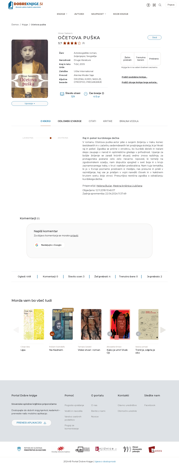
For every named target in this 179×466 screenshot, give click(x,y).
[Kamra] (155, 449)
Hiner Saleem (65, 33)
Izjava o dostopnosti (105, 461)
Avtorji (79, 14)
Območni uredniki (127, 411)
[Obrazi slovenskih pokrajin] (132, 449)
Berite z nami (98, 411)
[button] (163, 330)
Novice (95, 416)
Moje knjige (120, 14)
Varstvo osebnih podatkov (73, 418)
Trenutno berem (141, 58)
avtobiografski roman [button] (85, 53)
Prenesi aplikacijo (29, 422)
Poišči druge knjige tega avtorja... (140, 82)
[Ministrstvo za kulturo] (31, 449)
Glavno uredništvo (127, 405)
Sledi (154, 37)
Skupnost (97, 14)
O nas (94, 405)
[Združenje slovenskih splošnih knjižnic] (106, 449)
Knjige (61, 14)
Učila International (83, 71)
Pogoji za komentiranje (72, 427)
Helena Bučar (104, 185)
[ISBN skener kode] (154, 5)
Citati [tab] (92, 121)
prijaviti (74, 235)
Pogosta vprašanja (74, 405)
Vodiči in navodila (73, 411)
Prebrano (154, 58)
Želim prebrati (127, 58)
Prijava (171, 4)
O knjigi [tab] (46, 121)
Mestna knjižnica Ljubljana (127, 185)
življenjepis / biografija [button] (85, 56)
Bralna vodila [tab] (129, 121)
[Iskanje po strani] (160, 5)
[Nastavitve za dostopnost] (148, 5)
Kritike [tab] (107, 121)
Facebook (149, 405)
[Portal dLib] (82, 449)
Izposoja (29, 103)
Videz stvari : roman (89, 350)
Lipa (23, 350)
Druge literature (82, 60)
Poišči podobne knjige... (134, 77)
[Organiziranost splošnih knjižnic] (60, 449)
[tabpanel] (89, 168)
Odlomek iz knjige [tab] (70, 121)
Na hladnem (56, 350)
